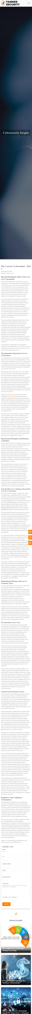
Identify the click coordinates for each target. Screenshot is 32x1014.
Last (3, 856)
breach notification (12, 396)
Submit (6, 904)
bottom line (8, 285)
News (12, 273)
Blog (8, 273)
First (3, 851)
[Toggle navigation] (29, 3)
